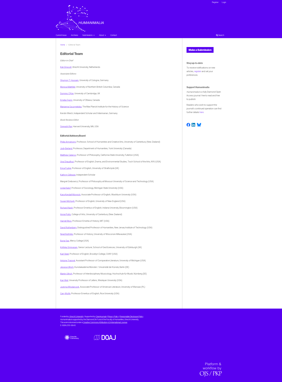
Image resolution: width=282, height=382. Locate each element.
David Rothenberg (68, 227)
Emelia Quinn (66, 100)
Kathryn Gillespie (67, 175)
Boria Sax (64, 241)
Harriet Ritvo (66, 221)
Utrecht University (76, 316)
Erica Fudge (65, 168)
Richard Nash (66, 208)
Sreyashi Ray (66, 126)
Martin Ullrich (66, 274)
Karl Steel (64, 254)
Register (215, 2)
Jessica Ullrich (67, 267)
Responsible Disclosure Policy (131, 316)
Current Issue (61, 35)
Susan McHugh (67, 201)
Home (62, 45)
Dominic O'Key (67, 93)
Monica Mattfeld (67, 87)
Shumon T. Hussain (69, 80)
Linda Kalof (65, 188)
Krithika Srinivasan (68, 247)
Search (221, 35)
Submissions (87, 35)
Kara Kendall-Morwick (70, 194)
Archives (74, 35)
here (202, 112)
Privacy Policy (113, 316)
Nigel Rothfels (66, 234)
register (197, 71)
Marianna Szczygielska (71, 107)
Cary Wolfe (65, 293)
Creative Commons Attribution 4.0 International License (105, 322)
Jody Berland (66, 148)
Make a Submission (200, 50)
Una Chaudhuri (67, 161)
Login (224, 2)
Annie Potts (65, 214)
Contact (113, 35)
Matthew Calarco (68, 155)
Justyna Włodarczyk (69, 287)
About (101, 35)
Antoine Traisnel (67, 260)
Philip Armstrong (68, 142)
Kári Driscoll (65, 67)
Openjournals (101, 316)
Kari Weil (64, 280)
